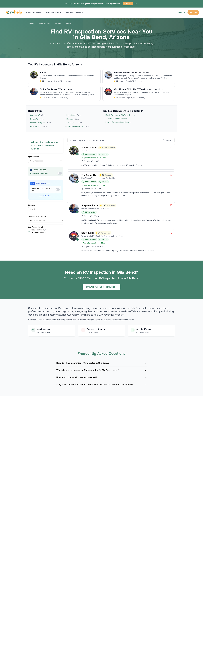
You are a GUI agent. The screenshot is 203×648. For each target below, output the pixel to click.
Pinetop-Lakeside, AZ (77, 126)
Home (31, 23)
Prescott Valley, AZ (40, 123)
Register (193, 12)
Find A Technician (34, 12)
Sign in (181, 12)
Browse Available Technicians (101, 287)
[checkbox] (29, 230)
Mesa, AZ (72, 119)
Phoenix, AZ (73, 115)
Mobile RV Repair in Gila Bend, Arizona (120, 115)
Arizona (58, 23)
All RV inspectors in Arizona (116, 119)
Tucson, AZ (74, 123)
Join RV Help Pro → (46, 196)
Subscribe (127, 4)
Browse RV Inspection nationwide (118, 122)
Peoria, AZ (37, 119)
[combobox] (45, 161)
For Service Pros (73, 12)
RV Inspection (44, 23)
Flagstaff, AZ (38, 126)
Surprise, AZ (37, 115)
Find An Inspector (54, 12)
